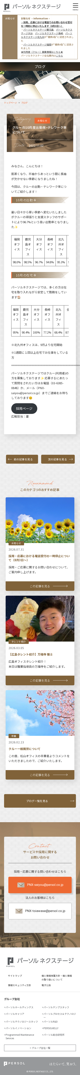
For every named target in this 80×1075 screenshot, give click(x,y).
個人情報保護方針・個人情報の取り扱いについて (57, 977)
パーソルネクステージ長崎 (49, 33)
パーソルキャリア (15, 1013)
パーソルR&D (50, 1021)
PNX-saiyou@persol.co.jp (45, 885)
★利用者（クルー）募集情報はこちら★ (42, 51)
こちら (59, 55)
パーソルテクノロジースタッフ (22, 1021)
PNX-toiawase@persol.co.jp (45, 911)
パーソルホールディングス (19, 1007)
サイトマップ (15, 975)
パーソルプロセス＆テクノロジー (59, 1015)
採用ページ (24, 408)
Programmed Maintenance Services (20, 1036)
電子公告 (46, 985)
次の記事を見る (57, 459)
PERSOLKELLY (50, 1028)
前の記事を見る (23, 459)
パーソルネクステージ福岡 (37, 44)
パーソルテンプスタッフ (56, 1007)
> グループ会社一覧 (40, 1047)
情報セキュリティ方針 (19, 985)
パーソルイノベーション (18, 1028)
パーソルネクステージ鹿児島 (38, 29)
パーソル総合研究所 (53, 1034)
